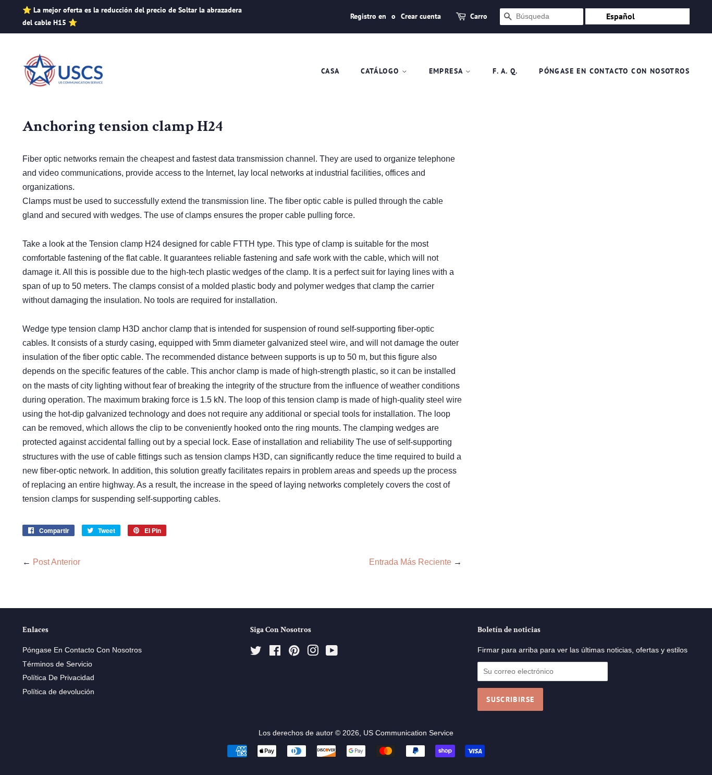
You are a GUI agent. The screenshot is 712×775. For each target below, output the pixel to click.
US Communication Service (408, 733)
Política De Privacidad (58, 678)
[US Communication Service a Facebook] (275, 653)
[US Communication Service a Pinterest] (294, 653)
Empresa (447, 71)
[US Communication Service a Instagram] (312, 653)
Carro (478, 16)
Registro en (368, 16)
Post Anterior (56, 562)
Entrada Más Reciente (410, 562)
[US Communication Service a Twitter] (256, 653)
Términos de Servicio (57, 664)
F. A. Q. (505, 71)
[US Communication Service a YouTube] (332, 653)
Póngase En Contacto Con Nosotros (614, 71)
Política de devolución (58, 692)
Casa (330, 71)
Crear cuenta (421, 16)
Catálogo (381, 71)
